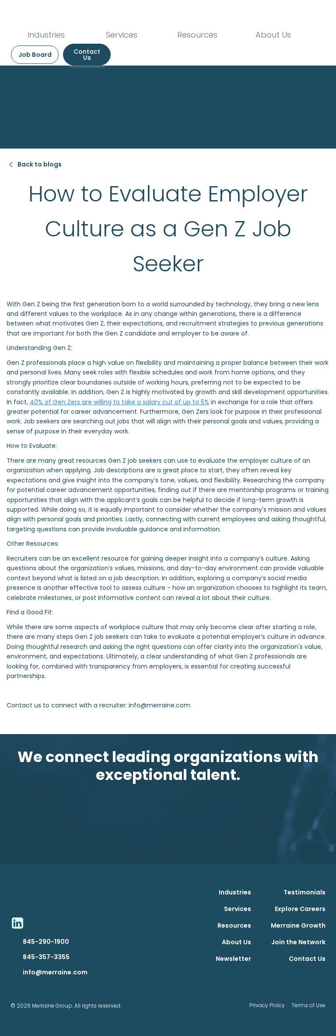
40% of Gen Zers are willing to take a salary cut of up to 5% (119, 402)
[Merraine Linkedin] (17, 922)
